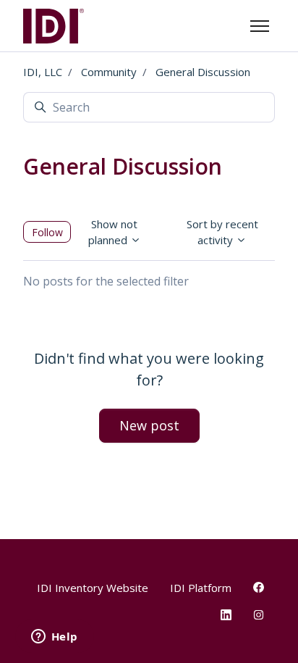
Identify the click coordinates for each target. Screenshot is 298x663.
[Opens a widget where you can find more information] (54, 638)
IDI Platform (200, 587)
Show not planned (113, 232)
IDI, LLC (42, 71)
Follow (47, 232)
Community (109, 71)
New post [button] (149, 425)
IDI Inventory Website (92, 587)
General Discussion (203, 71)
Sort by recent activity (222, 232)
